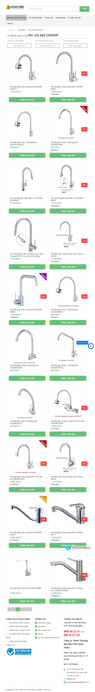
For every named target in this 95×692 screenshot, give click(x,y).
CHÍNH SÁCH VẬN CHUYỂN (18, 623)
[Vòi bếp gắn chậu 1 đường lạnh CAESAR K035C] (68, 123)
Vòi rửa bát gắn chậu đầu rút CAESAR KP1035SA (26, 199)
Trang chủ (48, 18)
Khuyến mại (60, 18)
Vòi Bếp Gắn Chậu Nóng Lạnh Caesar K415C (67, 255)
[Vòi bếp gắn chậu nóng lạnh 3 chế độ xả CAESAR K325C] (27, 458)
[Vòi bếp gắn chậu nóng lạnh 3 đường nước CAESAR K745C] (68, 569)
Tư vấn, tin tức (74, 18)
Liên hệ (10, 23)
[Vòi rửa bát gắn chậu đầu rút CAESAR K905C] (68, 179)
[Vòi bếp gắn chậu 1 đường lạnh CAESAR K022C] (68, 346)
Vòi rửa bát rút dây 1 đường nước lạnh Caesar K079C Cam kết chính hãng (26, 255)
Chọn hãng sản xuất (47, 46)
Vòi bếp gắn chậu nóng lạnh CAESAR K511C (66, 533)
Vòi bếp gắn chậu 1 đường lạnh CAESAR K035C (64, 143)
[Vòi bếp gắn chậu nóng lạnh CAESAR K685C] (27, 290)
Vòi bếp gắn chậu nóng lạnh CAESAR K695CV (26, 87)
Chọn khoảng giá (74, 46)
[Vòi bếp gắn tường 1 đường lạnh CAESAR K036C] (27, 346)
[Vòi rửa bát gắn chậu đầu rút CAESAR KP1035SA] (27, 179)
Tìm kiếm (84, 9)
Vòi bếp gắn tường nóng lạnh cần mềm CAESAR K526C (68, 422)
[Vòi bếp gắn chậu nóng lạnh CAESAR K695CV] (27, 68)
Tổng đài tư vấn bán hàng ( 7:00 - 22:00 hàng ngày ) (75, 624)
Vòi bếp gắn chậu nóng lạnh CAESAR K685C (26, 310)
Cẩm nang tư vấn (44, 630)
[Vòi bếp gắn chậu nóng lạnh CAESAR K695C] (68, 68)
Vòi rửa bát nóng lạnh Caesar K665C (25, 588)
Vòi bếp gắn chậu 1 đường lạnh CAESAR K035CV (23, 143)
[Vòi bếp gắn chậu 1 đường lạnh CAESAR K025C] (68, 290)
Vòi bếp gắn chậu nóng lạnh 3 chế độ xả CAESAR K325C (26, 477)
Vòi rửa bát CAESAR (35, 30)
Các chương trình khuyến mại (48, 637)
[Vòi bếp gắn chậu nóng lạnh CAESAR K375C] (27, 513)
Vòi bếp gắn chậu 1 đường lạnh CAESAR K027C (23, 422)
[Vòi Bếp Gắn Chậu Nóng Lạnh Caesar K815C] (68, 458)
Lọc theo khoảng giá (70, 41)
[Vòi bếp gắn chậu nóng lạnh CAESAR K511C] (68, 513)
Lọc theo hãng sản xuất (44, 41)
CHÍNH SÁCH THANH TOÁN (19, 630)
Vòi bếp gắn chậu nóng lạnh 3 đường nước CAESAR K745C (67, 589)
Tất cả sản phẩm (35, 18)
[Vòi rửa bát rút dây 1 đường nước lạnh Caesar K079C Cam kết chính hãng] (27, 235)
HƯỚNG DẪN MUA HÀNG (18, 626)
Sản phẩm (22, 30)
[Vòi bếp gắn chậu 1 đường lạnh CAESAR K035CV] (27, 123)
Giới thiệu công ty (44, 623)
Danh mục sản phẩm (17, 18)
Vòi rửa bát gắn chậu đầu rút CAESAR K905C (67, 199)
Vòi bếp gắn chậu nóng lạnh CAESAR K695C (66, 87)
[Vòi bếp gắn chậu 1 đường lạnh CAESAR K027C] (27, 402)
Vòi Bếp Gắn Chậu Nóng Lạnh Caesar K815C (67, 477)
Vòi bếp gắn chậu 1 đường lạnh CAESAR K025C (64, 310)
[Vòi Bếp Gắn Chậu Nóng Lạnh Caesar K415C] (68, 235)
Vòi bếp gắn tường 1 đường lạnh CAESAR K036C (24, 366)
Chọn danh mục (19, 46)
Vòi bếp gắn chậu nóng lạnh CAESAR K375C (26, 533)
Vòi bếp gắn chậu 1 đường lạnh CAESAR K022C (64, 366)
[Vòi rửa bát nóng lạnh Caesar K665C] (27, 569)
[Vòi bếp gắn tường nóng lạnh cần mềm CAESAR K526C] (68, 402)
